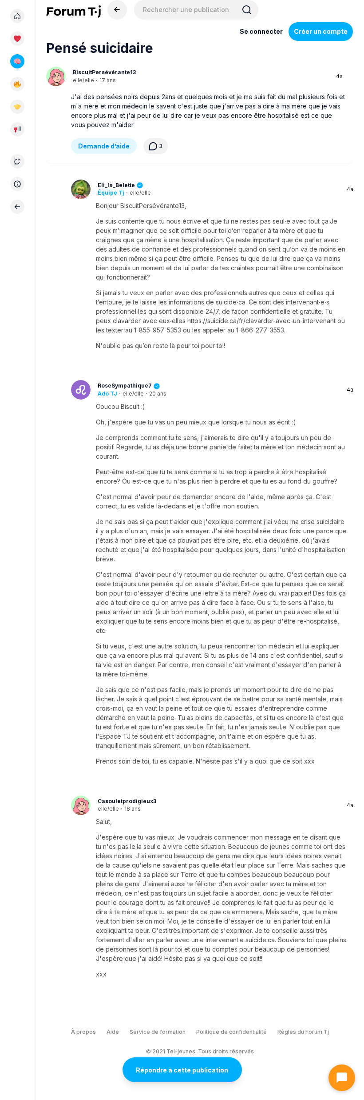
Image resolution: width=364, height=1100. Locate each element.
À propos (83, 1031)
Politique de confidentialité (231, 1031)
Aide (113, 1031)
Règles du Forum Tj (303, 1031)
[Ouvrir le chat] (341, 1077)
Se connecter (261, 31)
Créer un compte (321, 31)
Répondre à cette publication (182, 1070)
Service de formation (158, 1031)
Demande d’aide (104, 146)
